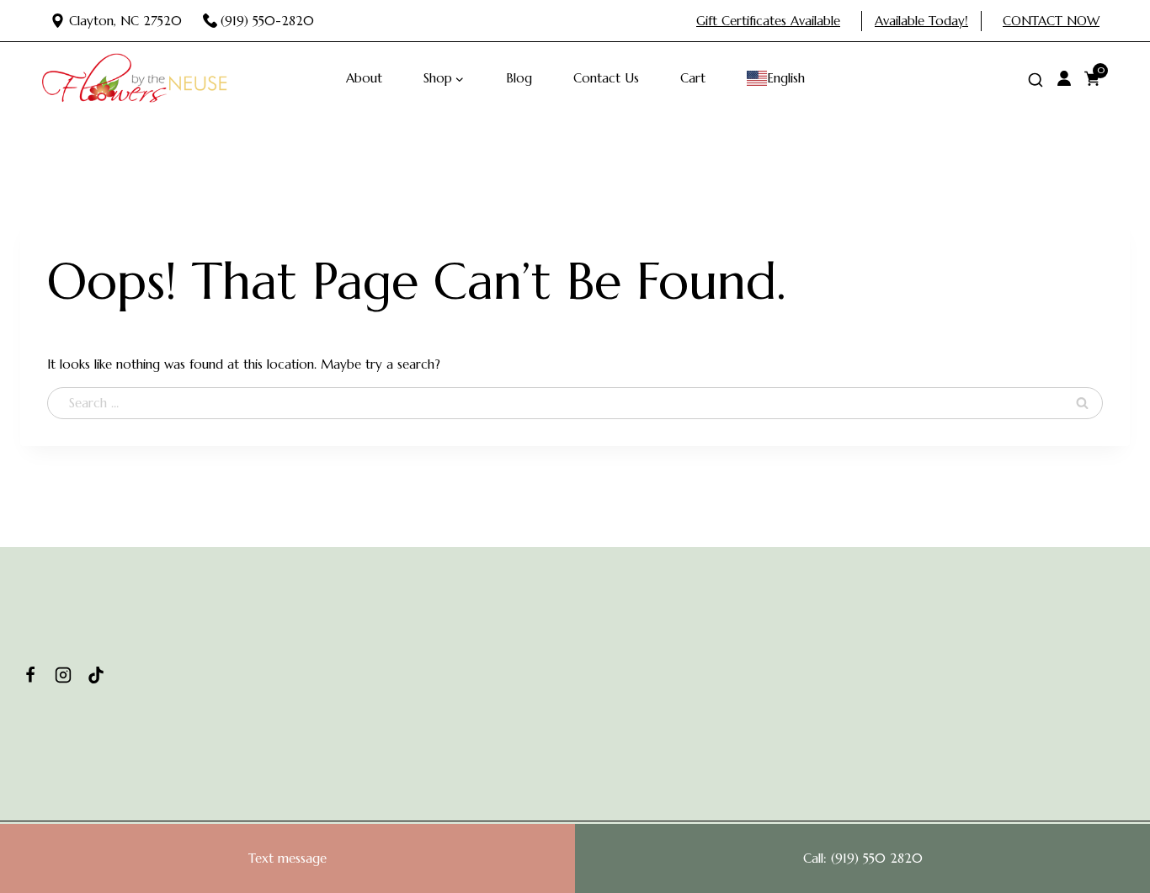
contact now (1051, 21)
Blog (519, 78)
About (364, 78)
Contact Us (606, 78)
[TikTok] (96, 675)
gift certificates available (768, 21)
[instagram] (63, 675)
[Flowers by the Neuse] (134, 78)
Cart (692, 78)
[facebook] (30, 675)
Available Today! (921, 21)
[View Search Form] (1035, 80)
